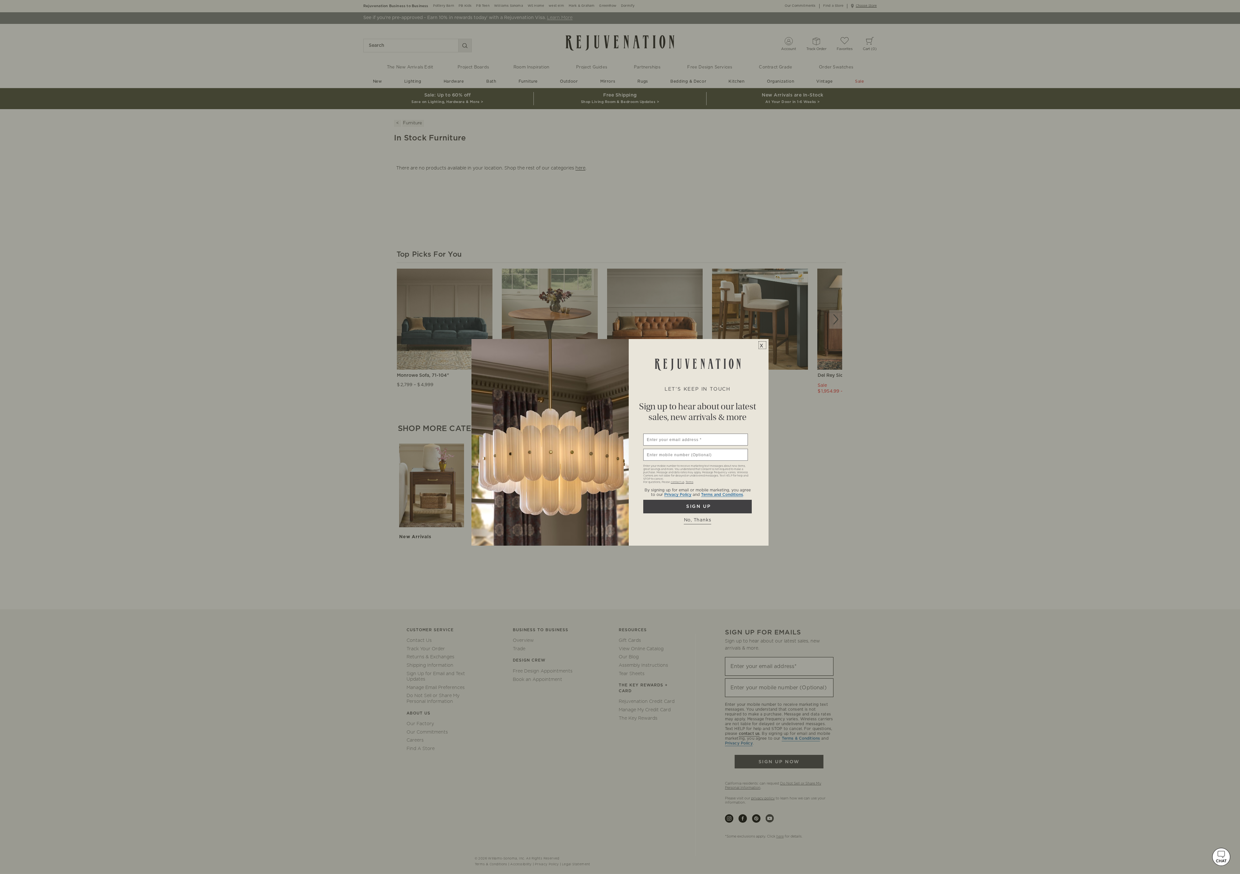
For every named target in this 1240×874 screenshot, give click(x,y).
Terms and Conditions (722, 495)
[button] (1221, 857)
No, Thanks (697, 520)
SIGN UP (697, 506)
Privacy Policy (677, 495)
